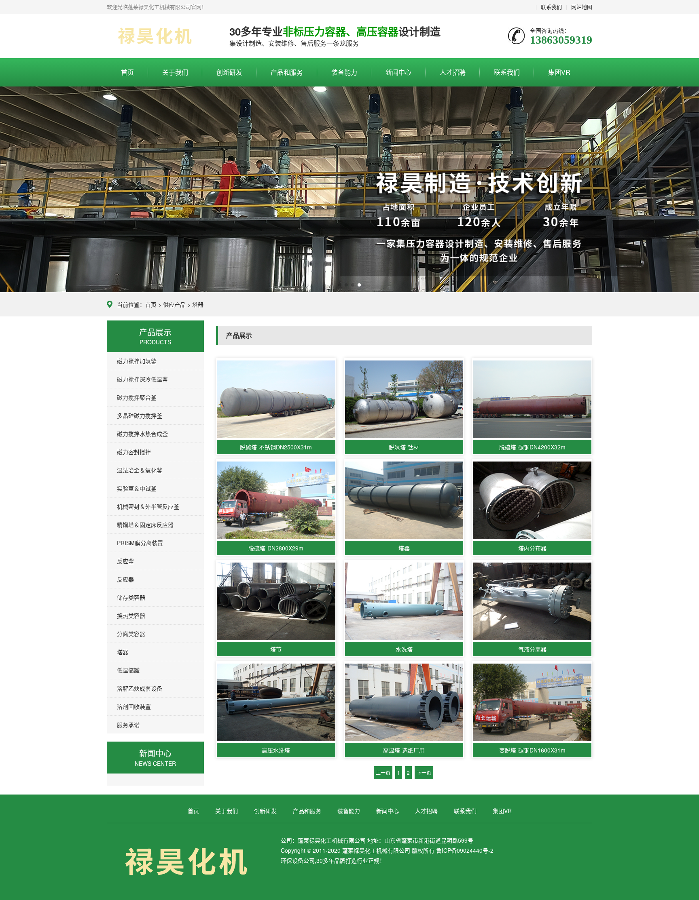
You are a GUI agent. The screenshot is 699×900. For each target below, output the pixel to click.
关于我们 (175, 72)
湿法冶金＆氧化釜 (139, 470)
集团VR (559, 72)
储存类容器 (131, 597)
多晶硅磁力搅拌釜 (139, 415)
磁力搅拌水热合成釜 (142, 434)
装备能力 (344, 72)
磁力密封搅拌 (134, 452)
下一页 (424, 772)
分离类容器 (131, 634)
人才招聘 (453, 72)
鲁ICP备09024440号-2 (465, 850)
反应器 (125, 579)
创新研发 (229, 72)
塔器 (197, 304)
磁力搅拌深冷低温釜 (142, 379)
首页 (127, 72)
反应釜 (125, 561)
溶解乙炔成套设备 (139, 688)
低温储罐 (128, 670)
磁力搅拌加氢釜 (137, 361)
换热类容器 (131, 615)
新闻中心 (398, 72)
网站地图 (581, 7)
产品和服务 (287, 72)
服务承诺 (128, 725)
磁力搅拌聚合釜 (137, 397)
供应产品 (174, 304)
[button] (339, 285)
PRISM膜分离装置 (140, 543)
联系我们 (551, 7)
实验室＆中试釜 (137, 488)
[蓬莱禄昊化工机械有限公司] (156, 36)
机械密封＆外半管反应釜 (148, 506)
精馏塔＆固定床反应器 (145, 525)
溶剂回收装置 (134, 706)
